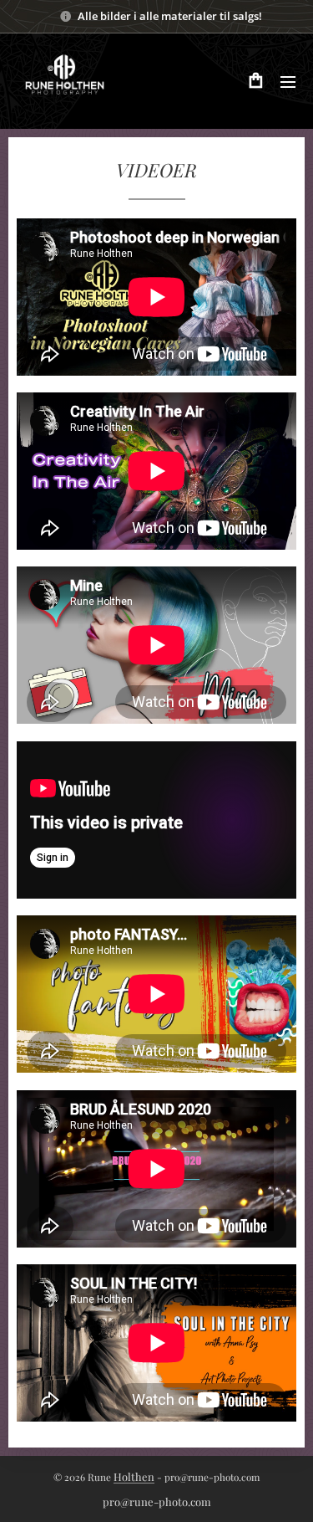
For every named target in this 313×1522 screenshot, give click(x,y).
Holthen (134, 1476)
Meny (288, 81)
